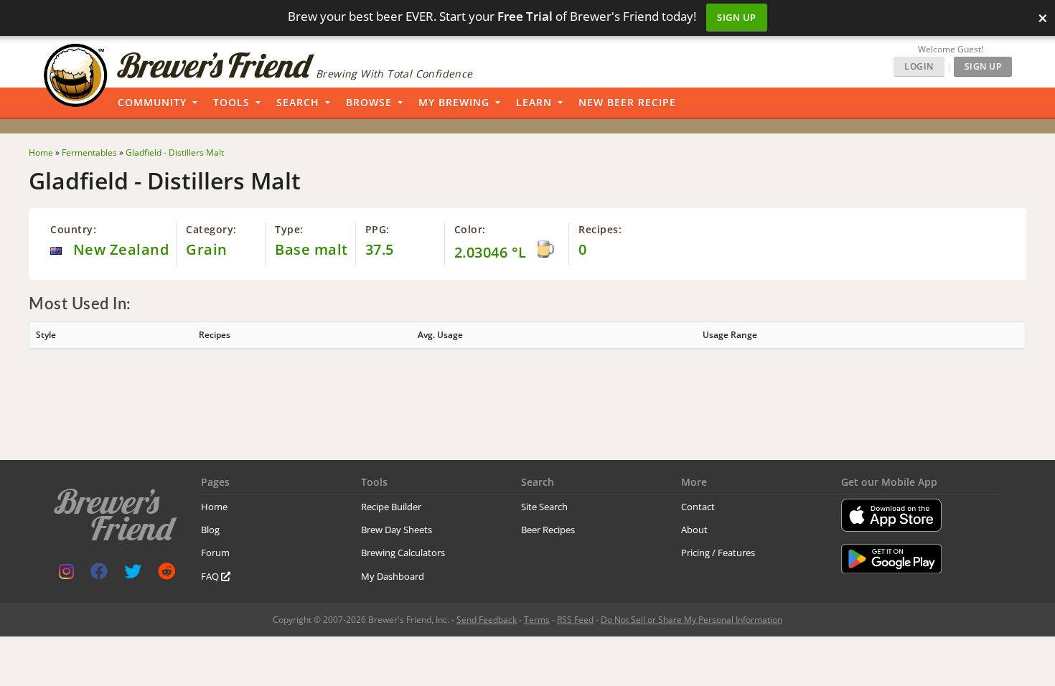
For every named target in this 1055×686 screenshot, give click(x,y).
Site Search (544, 506)
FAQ (211, 576)
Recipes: (600, 229)
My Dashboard (392, 576)
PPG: (377, 229)
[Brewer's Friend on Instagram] (66, 574)
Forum (215, 552)
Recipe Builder (391, 506)
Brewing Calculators (403, 552)
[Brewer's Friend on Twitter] (132, 574)
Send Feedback (486, 620)
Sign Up (736, 17)
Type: (289, 229)
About (694, 529)
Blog (210, 529)
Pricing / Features (718, 552)
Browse (369, 102)
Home (214, 506)
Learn (534, 102)
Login (919, 66)
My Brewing (453, 102)
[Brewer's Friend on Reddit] (166, 574)
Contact (698, 506)
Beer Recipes (548, 529)
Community (152, 102)
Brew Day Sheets (396, 529)
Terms (537, 620)
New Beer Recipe (627, 102)
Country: (73, 229)
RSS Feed (575, 620)
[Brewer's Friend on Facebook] (99, 574)
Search (297, 102)
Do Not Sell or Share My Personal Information (691, 620)
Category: (211, 229)
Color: (470, 229)
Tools (231, 102)
